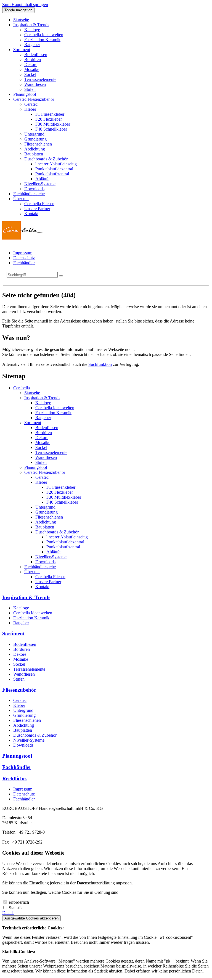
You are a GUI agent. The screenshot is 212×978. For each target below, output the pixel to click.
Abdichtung (45, 522)
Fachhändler (16, 767)
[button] (31, 24)
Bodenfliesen (46, 427)
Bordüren (43, 432)
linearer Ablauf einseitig (67, 537)
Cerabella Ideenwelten (54, 407)
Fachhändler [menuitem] (24, 262)
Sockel (41, 447)
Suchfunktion (100, 364)
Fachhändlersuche (40, 566)
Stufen (41, 462)
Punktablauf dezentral (65, 542)
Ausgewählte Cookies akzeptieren (31, 918)
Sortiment (32, 422)
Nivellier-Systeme (51, 556)
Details (8, 912)
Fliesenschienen (49, 517)
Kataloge (43, 402)
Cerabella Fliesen (50, 576)
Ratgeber (43, 417)
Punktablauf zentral (63, 546)
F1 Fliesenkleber (60, 487)
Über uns (32, 571)
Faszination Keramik (53, 412)
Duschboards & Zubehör (57, 532)
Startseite (32, 392)
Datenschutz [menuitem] (24, 257)
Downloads (45, 561)
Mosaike (42, 442)
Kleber (41, 482)
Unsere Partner (48, 581)
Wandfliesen (46, 457)
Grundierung (46, 512)
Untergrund (45, 507)
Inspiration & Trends (42, 397)
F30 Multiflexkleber (63, 497)
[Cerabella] (23, 238)
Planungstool (35, 467)
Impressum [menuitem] (22, 252)
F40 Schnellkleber (62, 502)
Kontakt (42, 586)
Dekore (41, 437)
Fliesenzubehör (19, 690)
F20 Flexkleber (59, 492)
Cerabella (21, 387)
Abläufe (53, 551)
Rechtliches (14, 778)
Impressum (22, 789)
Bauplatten (44, 527)
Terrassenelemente (51, 452)
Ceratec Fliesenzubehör (44, 472)
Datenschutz (24, 794)
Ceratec (42, 477)
